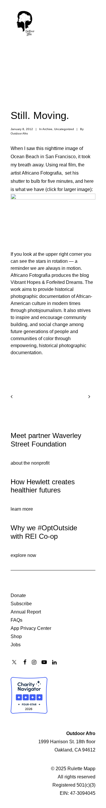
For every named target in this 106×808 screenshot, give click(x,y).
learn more (22, 509)
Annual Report (26, 611)
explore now (23, 555)
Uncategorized (64, 129)
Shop (16, 636)
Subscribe (21, 603)
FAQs (16, 620)
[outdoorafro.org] (25, 22)
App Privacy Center (31, 628)
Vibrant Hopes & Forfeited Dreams (46, 282)
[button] (92, 22)
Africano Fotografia (42, 173)
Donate (18, 595)
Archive (47, 129)
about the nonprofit (30, 463)
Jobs (16, 644)
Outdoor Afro (19, 133)
